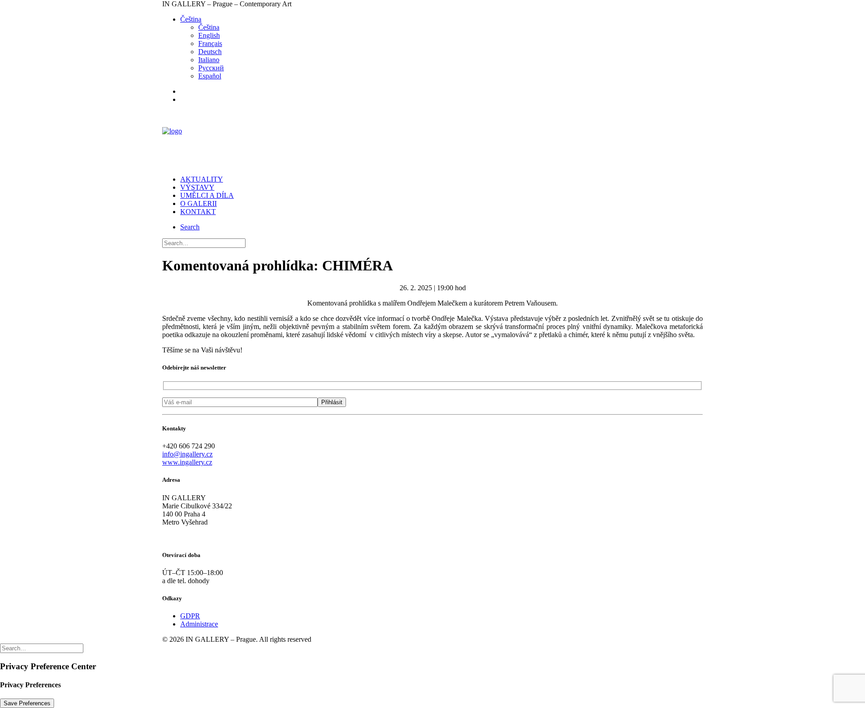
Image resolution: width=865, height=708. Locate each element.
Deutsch (210, 51)
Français (210, 43)
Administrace (199, 624)
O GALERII (198, 203)
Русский (211, 68)
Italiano (208, 60)
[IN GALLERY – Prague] (432, 139)
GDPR (190, 616)
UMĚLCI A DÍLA (207, 195)
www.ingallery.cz (187, 462)
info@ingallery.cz (187, 454)
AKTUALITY (201, 179)
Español (209, 76)
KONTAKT (198, 211)
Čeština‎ (190, 19)
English (209, 35)
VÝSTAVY (197, 187)
